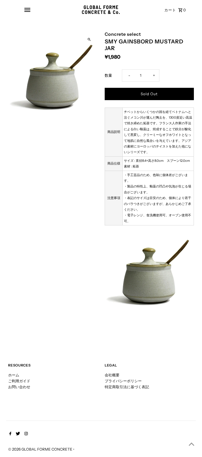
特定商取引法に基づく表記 (127, 386)
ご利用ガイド (19, 381)
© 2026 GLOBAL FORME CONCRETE (40, 449)
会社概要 (112, 375)
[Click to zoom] (89, 39)
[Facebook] (9, 434)
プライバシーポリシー (123, 381)
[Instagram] (25, 434)
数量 (108, 75)
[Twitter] (17, 434)
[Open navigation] (27, 10)
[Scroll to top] (191, 444)
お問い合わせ (19, 386)
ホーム (13, 375)
